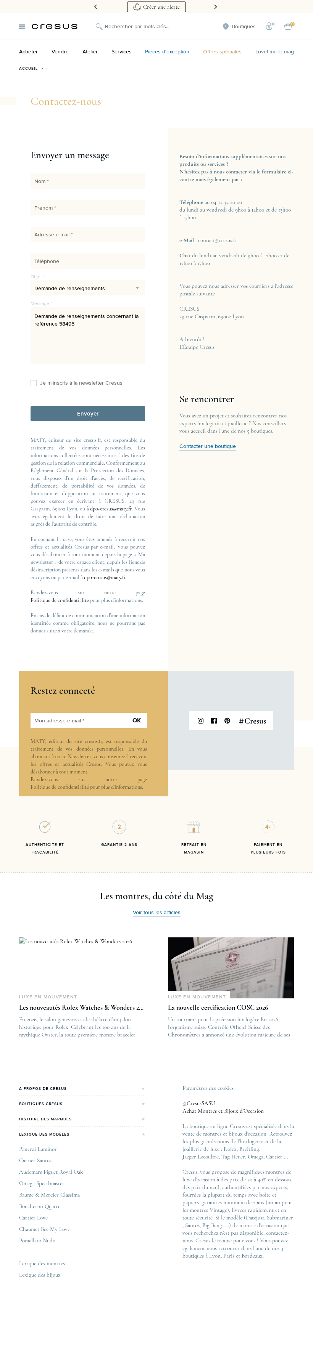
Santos (192, 1225)
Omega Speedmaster (42, 1183)
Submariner (280, 1217)
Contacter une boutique (207, 446)
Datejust (255, 1217)
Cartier (274, 1156)
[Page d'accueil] (54, 26)
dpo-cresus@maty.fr (111, 508)
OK (136, 720)
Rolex (230, 1149)
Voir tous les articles (157, 912)
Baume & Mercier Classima (49, 1194)
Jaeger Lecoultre (200, 1156)
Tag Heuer (233, 1156)
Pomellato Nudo (37, 1240)
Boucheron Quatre (39, 1206)
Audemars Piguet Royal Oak (51, 1171)
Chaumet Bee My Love (44, 1229)
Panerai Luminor (38, 1149)
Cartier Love (33, 1217)
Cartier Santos (35, 1160)
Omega (255, 1156)
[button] (88, 413)
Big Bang (212, 1225)
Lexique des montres (42, 1263)
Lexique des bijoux (40, 1274)
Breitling (249, 1149)
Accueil (28, 69)
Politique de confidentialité (60, 600)
